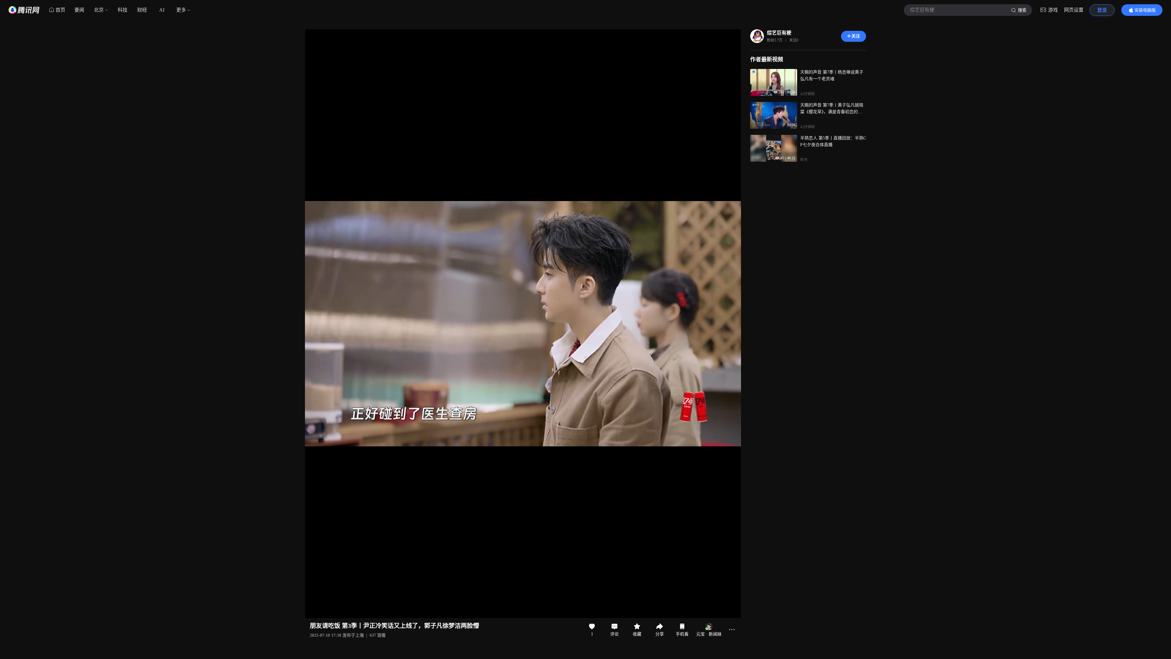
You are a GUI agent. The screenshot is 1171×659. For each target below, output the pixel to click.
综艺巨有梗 (779, 32)
